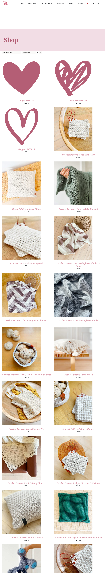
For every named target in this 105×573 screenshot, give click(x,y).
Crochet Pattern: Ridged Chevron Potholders (78, 483)
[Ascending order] (19, 52)
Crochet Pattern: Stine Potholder (78, 429)
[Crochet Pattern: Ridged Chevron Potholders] (73, 436)
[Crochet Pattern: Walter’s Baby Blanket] (73, 162)
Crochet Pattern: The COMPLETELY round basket (26, 374)
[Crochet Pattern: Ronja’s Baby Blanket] (21, 436)
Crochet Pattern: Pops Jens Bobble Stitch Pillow (78, 537)
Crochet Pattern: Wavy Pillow (26, 209)
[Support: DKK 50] (21, 59)
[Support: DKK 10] (21, 108)
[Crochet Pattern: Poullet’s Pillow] (21, 491)
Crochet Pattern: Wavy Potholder (78, 154)
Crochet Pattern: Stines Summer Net (26, 429)
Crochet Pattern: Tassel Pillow (78, 374)
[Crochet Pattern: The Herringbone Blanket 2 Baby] (73, 217)
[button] (98, 3)
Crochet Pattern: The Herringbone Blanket (78, 320)
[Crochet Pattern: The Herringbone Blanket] (73, 274)
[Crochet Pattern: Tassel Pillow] (73, 328)
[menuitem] (88, 3)
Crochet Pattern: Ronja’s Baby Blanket (27, 483)
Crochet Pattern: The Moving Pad (26, 263)
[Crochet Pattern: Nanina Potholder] (73, 545)
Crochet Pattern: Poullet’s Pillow (27, 537)
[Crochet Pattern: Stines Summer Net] (21, 382)
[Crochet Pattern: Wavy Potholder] (73, 108)
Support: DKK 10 (26, 149)
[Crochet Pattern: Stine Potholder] (73, 382)
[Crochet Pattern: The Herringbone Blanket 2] (21, 274)
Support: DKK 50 (26, 100)
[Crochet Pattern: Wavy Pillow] (21, 162)
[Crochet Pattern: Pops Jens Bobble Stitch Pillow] (73, 491)
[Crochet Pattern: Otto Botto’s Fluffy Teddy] (21, 545)
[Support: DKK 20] (73, 59)
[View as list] (40, 52)
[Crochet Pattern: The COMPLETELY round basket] (21, 328)
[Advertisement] (52, 17)
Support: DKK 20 (78, 100)
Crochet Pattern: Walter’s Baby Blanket (78, 209)
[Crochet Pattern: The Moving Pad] (21, 217)
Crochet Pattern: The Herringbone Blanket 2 (26, 320)
